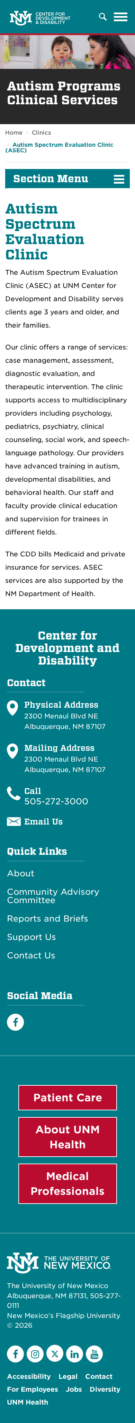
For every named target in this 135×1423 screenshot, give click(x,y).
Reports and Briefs (47, 919)
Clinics (41, 132)
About (20, 873)
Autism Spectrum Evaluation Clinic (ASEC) (59, 148)
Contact (98, 1377)
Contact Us (31, 955)
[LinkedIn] (74, 1353)
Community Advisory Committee (53, 896)
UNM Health (27, 1402)
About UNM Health (67, 1137)
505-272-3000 (56, 801)
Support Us (31, 937)
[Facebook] (15, 1022)
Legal (68, 1377)
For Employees (32, 1389)
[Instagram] (35, 1353)
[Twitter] (54, 1353)
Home (13, 132)
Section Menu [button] (50, 179)
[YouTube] (94, 1353)
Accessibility (29, 1377)
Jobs (74, 1389)
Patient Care (67, 1097)
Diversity (105, 1389)
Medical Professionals (67, 1183)
